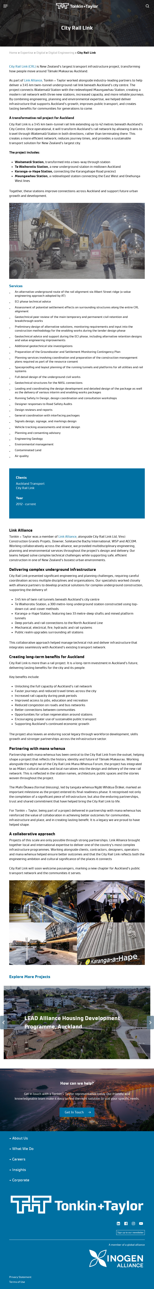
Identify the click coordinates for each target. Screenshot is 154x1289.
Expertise (26, 52)
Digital (40, 52)
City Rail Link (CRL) (22, 66)
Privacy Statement (20, 1277)
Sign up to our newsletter (130, 1232)
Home (13, 52)
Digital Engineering (61, 52)
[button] (5, 6)
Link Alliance (33, 80)
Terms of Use (17, 1282)
